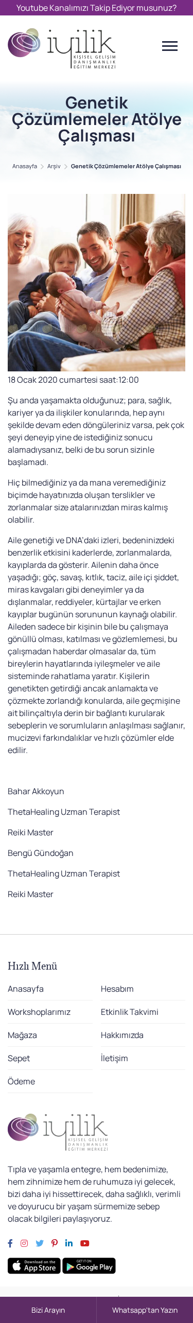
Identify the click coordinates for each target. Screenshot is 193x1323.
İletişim (114, 1058)
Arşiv (54, 166)
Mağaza (22, 1035)
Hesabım (117, 988)
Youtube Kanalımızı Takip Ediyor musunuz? (96, 7)
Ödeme (21, 1081)
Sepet (19, 1058)
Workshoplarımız (39, 1011)
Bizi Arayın (48, 1310)
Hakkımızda (122, 1035)
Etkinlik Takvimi (130, 1011)
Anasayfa (24, 166)
